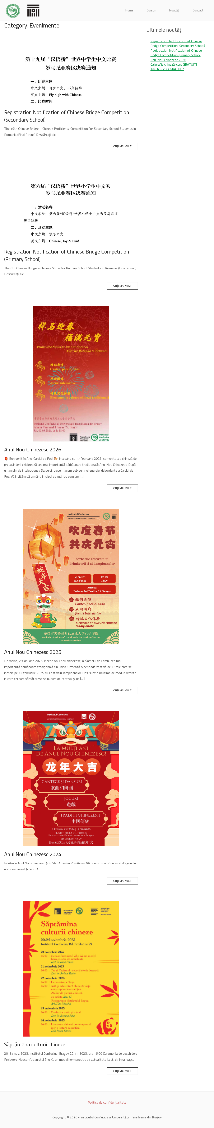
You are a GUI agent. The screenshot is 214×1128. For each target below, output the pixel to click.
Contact (198, 10)
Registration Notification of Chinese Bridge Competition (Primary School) (66, 255)
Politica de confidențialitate (107, 1102)
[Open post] (71, 70)
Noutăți (174, 10)
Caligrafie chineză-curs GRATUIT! (173, 64)
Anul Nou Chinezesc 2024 (32, 854)
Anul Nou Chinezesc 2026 (32, 449)
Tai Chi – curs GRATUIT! (167, 68)
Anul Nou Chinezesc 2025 (32, 652)
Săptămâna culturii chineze (34, 1044)
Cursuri (151, 10)
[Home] (23, 9)
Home (129, 10)
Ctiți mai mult (122, 146)
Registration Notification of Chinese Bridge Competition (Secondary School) (66, 116)
